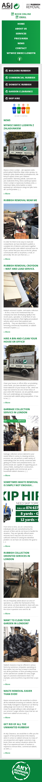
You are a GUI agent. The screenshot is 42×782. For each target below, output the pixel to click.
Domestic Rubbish (20, 84)
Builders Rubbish (20, 70)
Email (22, 17)
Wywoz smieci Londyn (21, 53)
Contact (21, 48)
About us (21, 28)
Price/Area (21, 38)
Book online (23, 14)
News (21, 43)
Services (21, 33)
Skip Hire (14, 98)
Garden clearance (21, 91)
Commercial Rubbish (22, 77)
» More (7, 193)
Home (21, 23)
